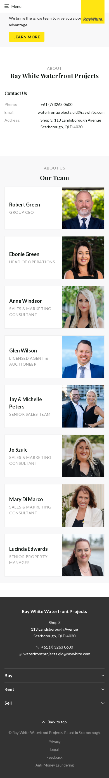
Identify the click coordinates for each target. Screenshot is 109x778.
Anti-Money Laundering (54, 765)
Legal (54, 749)
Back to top (57, 722)
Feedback (55, 757)
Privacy (55, 741)
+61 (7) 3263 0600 (56, 104)
